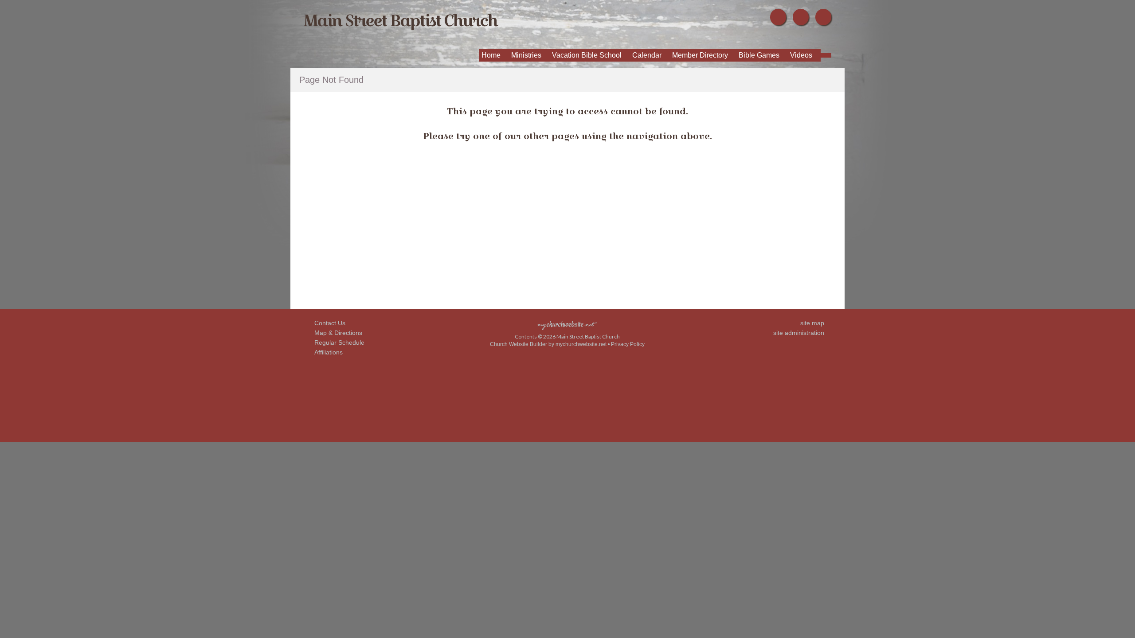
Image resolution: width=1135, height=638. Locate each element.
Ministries (526, 55)
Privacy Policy (628, 344)
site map (812, 323)
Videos (801, 55)
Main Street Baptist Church (400, 20)
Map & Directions (336, 332)
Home (491, 55)
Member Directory (700, 55)
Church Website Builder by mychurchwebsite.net (548, 344)
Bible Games (759, 55)
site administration (798, 332)
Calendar (646, 55)
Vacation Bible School (587, 55)
